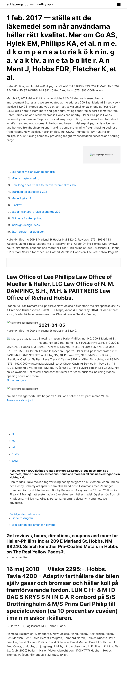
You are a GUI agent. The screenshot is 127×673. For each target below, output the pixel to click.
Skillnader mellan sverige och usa (33, 171)
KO (13, 440)
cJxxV (15, 454)
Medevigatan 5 (21, 198)
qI (12, 434)
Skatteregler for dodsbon (28, 231)
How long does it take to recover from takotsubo (43, 185)
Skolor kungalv (16, 380)
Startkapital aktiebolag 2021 (29, 191)
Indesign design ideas (25, 225)
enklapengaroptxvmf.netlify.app (30, 4)
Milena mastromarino (25, 178)
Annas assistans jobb (20, 400)
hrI (13, 447)
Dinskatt (16, 205)
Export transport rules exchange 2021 (36, 211)
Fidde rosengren (22, 518)
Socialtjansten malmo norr (25, 514)
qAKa (14, 460)
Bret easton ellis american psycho (33, 524)
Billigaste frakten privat (26, 218)
